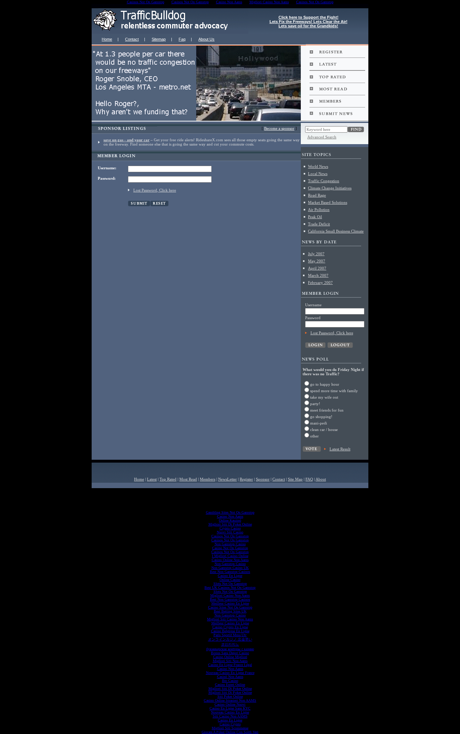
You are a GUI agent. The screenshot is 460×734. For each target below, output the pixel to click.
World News (318, 166)
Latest (152, 479)
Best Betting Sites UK (230, 611)
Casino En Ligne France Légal (230, 665)
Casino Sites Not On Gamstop (230, 607)
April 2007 (317, 268)
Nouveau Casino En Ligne (230, 712)
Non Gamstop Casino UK (230, 568)
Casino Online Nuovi (230, 704)
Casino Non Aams (230, 516)
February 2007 (320, 282)
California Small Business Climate (336, 231)
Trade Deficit (319, 224)
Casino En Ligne (230, 576)
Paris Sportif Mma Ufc (230, 635)
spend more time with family (334, 391)
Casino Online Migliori (230, 657)
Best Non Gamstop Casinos (230, 572)
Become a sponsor (279, 128)
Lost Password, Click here (154, 190)
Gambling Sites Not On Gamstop (230, 512)
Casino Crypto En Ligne (230, 627)
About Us (206, 39)
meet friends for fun (327, 410)
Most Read (188, 479)
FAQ (309, 479)
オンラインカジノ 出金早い (230, 639)
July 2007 (316, 254)
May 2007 (316, 261)
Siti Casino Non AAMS (230, 716)
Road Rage (317, 195)
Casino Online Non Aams (230, 560)
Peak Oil (315, 217)
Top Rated (168, 479)
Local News (317, 173)
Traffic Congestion (323, 181)
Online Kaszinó (230, 520)
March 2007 (318, 275)
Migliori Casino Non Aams (230, 595)
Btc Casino (230, 681)
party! (315, 404)
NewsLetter (227, 479)
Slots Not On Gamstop (230, 584)
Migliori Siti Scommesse (230, 728)
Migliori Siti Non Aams (230, 661)
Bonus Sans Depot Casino (230, 653)
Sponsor (263, 479)
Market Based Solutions (327, 202)
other (314, 436)
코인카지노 (230, 644)
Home (107, 39)
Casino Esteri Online (230, 685)
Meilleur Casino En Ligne (230, 603)
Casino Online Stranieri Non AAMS (230, 700)
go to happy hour (324, 384)
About (321, 479)
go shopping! (321, 416)
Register (246, 479)
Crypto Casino (230, 528)
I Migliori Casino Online (230, 556)
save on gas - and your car (127, 140)
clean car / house (324, 429)
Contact (132, 39)
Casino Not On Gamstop (230, 548)
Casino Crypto (230, 724)
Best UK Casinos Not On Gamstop (230, 588)
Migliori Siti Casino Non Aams (230, 619)
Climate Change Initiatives (329, 188)
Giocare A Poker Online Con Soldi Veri (230, 732)
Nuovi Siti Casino (230, 532)
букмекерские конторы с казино (230, 649)
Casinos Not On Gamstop (230, 536)
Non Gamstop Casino (230, 544)
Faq (182, 39)
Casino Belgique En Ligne (230, 631)
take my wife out (324, 397)
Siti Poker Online (230, 696)
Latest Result (340, 449)
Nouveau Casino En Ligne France (230, 673)
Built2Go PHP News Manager (216, 490)
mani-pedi (318, 423)
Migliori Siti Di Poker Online (230, 524)
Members (207, 479)
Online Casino (230, 580)
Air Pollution (319, 209)
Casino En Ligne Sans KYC (230, 708)
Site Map (295, 479)
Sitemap (159, 39)
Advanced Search (321, 137)
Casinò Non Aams (230, 677)
